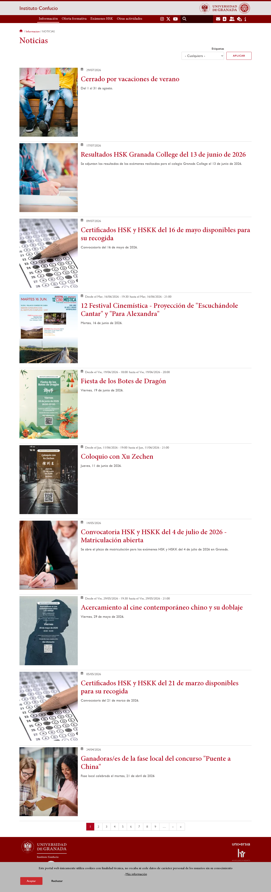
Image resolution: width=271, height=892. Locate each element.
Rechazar (57, 881)
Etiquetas (218, 48)
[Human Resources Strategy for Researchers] (241, 855)
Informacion (33, 31)
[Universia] (241, 844)
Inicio (21, 31)
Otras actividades (129, 19)
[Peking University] (244, 8)
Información (48, 19)
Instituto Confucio (38, 8)
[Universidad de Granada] (218, 8)
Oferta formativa (74, 19)
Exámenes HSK (101, 19)
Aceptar (31, 880)
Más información (136, 874)
